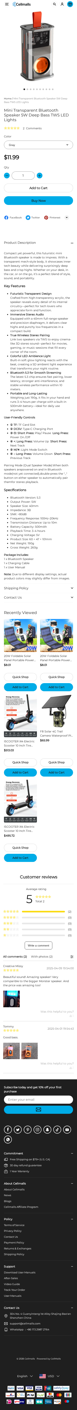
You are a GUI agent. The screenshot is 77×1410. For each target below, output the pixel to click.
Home (7, 98)
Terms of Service (14, 1225)
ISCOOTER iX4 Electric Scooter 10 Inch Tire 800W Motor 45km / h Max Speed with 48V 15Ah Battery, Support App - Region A (19, 829)
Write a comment (38, 945)
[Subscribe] (38, 1110)
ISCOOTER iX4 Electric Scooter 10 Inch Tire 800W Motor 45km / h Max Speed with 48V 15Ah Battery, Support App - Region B (19, 744)
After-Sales (11, 1278)
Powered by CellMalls (49, 1358)
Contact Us (11, 1236)
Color (7, 136)
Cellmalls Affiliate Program (21, 1206)
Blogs (7, 1201)
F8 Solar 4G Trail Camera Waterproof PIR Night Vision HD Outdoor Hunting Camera (56, 734)
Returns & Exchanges (17, 1248)
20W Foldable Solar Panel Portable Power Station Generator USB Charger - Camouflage (20, 658)
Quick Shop (20, 677)
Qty (6, 167)
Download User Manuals (19, 1272)
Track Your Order (14, 1289)
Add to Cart (38, 188)
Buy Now (38, 201)
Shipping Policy (14, 1254)
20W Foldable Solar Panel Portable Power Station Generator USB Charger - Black (56, 658)
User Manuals (12, 1295)
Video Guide (12, 1284)
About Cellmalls (14, 1189)
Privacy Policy (13, 1230)
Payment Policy (14, 1242)
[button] (38, 242)
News (7, 1195)
